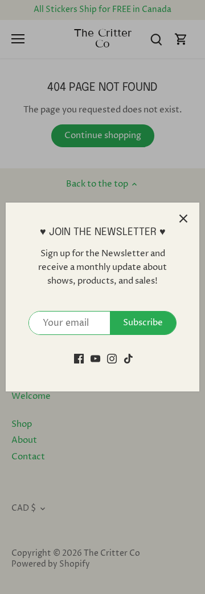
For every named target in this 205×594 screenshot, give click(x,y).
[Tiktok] (128, 358)
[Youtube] (95, 358)
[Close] (183, 218)
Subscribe (143, 323)
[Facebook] (79, 358)
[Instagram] (112, 358)
